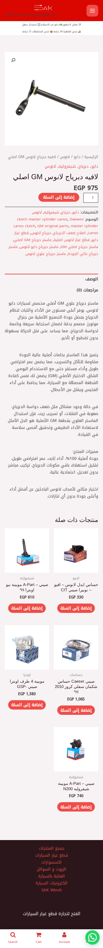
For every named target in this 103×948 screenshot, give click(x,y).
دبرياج (84, 166)
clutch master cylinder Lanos (42, 219)
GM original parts (53, 225)
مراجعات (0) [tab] (87, 290)
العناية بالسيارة (51, 876)
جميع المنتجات (51, 848)
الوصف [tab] (91, 279)
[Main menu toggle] (92, 11)
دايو (77, 156)
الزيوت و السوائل (51, 869)
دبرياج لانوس (41, 232)
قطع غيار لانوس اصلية (72, 239)
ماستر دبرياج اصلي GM (79, 246)
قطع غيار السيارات (51, 855)
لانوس (65, 156)
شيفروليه (67, 166)
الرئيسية (91, 156)
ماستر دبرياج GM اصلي (33, 239)
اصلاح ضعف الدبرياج (69, 232)
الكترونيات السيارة (52, 883)
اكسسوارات (51, 862)
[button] (13, 60)
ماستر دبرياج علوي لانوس (45, 253)
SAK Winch (51, 890)
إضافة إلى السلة (58, 197)
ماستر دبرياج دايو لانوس (39, 246)
